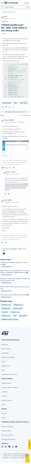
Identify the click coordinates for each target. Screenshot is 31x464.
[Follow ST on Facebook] (13, 447)
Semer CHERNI (8, 200)
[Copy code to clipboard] (27, 64)
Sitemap (4, 417)
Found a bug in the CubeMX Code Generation (13, 294)
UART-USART (24, 103)
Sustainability (5, 353)
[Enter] (2, 7)
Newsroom (4, 396)
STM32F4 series (18, 304)
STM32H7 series (6, 304)
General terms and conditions (9, 374)
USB (15, 315)
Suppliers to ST (6, 365)
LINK (5, 138)
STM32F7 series (6, 315)
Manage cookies (24, 457)
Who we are (5, 344)
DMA (15, 103)
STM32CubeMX (7, 103)
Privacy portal (14, 457)
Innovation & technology (8, 357)
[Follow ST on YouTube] (16, 447)
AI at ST (4, 404)
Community (5, 391)
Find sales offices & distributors (10, 387)
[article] (15, 144)
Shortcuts (4, 413)
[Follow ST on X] (2, 447)
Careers (4, 361)
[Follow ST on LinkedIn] (6, 447)
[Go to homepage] (5, 335)
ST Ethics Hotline (6, 430)
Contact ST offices (7, 383)
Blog (3, 370)
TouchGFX (5, 312)
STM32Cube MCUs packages (10, 319)
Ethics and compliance (8, 426)
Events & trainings (6, 400)
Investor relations (6, 348)
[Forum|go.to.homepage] (11, 3)
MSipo (5, 16)
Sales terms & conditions (19, 455)
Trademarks (5, 457)
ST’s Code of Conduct (7, 435)
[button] (2, 3)
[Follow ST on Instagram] (9, 447)
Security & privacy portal (8, 439)
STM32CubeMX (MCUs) (8, 12)
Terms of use (7, 455)
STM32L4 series (15, 312)
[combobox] (15, 7)
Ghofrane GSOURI (9, 120)
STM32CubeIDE (17, 308)
